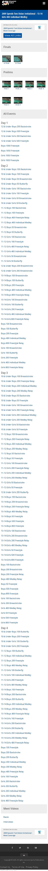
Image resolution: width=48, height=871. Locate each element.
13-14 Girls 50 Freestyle (11, 550)
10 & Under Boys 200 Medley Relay (17, 390)
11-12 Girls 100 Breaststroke (14, 463)
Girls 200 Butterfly (9, 786)
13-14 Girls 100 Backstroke (13, 530)
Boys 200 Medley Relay (11, 766)
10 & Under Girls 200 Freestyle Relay (17, 410)
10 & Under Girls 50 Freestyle (14, 429)
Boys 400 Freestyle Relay (12, 771)
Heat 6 (18, 104)
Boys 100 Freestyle (9, 747)
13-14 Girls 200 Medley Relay (14, 737)
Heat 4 (41, 88)
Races (6, 817)
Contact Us (5, 867)
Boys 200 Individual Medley (13, 762)
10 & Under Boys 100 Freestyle (15, 174)
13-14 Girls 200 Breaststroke (14, 535)
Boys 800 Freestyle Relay (12, 343)
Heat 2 (18, 88)
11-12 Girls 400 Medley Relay (14, 684)
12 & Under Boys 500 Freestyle (15, 131)
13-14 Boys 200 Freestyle (12, 285)
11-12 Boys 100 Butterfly (12, 651)
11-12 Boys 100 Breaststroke (14, 434)
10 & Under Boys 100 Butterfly (15, 631)
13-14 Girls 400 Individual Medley (16, 314)
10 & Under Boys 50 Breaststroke (16, 179)
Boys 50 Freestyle (9, 584)
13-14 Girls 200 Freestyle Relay (15, 540)
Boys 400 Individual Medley (13, 338)
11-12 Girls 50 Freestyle (11, 487)
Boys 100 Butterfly (9, 328)
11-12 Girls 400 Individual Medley (16, 251)
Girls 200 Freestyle (9, 357)
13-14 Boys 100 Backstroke (13, 497)
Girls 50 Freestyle (9, 613)
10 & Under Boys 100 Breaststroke (17, 376)
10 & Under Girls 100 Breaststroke (16, 405)
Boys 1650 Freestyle (10, 150)
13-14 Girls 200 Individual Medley (16, 733)
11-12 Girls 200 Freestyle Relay (15, 468)
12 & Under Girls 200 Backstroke (16, 136)
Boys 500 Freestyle (9, 588)
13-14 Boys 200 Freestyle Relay (15, 506)
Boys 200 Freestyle (9, 333)
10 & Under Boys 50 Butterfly (14, 183)
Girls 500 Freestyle (9, 617)
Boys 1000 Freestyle (10, 145)
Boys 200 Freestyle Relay (12, 574)
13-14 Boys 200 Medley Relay (14, 709)
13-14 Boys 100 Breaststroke (14, 275)
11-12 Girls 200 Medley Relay (14, 477)
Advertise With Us (8, 869)
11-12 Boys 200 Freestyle (12, 660)
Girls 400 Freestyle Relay (12, 800)
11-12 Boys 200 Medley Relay (14, 448)
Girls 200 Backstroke (10, 781)
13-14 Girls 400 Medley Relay (14, 545)
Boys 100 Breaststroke (11, 323)
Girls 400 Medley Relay (11, 608)
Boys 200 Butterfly (9, 757)
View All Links (13, 35)
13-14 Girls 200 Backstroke (13, 723)
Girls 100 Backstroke (10, 598)
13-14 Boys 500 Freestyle (12, 521)
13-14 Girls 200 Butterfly (12, 728)
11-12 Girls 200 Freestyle (12, 680)
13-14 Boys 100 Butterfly (12, 280)
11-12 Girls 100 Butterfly (12, 670)
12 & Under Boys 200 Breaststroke (17, 265)
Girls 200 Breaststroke (11, 603)
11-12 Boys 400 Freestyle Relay (15, 217)
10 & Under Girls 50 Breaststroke (16, 198)
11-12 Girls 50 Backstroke (12, 482)
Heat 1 (6, 88)
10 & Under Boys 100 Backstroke (16, 169)
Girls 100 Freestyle (9, 776)
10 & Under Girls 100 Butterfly (14, 641)
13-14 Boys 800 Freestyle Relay (15, 295)
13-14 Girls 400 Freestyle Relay (15, 742)
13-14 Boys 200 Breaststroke (14, 501)
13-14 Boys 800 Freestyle (12, 526)
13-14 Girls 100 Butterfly (12, 304)
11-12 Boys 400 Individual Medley (16, 222)
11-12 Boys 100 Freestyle (12, 212)
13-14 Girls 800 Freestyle (12, 559)
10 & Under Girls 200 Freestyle (15, 646)
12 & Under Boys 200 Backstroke (16, 126)
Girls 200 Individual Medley (13, 791)
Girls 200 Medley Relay (11, 796)
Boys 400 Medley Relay (11, 579)
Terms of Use (18, 867)
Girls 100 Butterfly (9, 352)
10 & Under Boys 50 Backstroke (15, 395)
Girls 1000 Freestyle (10, 155)
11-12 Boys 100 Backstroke (13, 208)
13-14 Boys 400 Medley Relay (14, 511)
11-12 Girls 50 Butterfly (11, 261)
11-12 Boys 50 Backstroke (13, 453)
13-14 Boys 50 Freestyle (12, 516)
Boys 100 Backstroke (10, 564)
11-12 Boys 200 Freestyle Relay (15, 439)
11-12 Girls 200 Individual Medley (16, 473)
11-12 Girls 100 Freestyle (12, 241)
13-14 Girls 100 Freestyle (12, 718)
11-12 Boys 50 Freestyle (12, 458)
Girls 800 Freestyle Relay (12, 367)
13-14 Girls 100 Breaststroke (14, 299)
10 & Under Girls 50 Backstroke (15, 424)
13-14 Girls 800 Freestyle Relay (15, 319)
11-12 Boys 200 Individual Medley (16, 444)
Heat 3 (29, 88)
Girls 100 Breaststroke (11, 348)
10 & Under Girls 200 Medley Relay (16, 419)
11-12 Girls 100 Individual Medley (16, 675)
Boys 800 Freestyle (9, 593)
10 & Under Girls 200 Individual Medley (18, 415)
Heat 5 (6, 104)
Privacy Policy (32, 867)
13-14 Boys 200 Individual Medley (16, 704)
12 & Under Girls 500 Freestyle (15, 141)
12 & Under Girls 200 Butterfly (14, 492)
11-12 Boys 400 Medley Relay (14, 665)
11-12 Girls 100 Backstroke (13, 237)
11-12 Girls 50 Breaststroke (13, 256)
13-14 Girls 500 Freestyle (12, 555)
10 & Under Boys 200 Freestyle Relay (17, 381)
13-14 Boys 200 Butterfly (12, 699)
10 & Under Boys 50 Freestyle (14, 400)
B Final (18, 63)
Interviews (8, 821)
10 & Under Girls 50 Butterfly (14, 203)
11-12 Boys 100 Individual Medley (16, 655)
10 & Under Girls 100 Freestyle (15, 193)
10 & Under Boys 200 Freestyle (15, 636)
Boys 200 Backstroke (10, 752)
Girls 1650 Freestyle (10, 160)
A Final (6, 63)
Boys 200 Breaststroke (11, 569)
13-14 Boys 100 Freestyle (12, 689)
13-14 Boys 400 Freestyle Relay (15, 713)
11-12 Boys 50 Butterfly (12, 232)
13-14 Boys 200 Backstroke (13, 694)
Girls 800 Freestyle (9, 622)
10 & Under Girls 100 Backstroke (16, 188)
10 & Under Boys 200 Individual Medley (19, 386)
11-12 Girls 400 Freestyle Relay (15, 246)
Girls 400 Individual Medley (13, 362)
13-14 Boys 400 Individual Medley (16, 290)
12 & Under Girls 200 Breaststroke (16, 270)
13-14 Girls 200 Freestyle (12, 309)
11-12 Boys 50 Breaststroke (14, 227)
